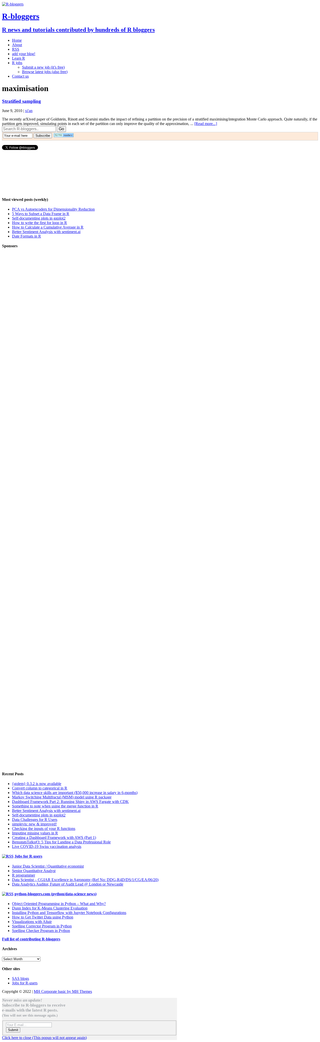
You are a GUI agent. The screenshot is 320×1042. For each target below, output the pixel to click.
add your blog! (23, 54)
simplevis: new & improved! (34, 824)
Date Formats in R (26, 236)
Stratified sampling (21, 101)
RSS (15, 49)
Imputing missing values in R (35, 833)
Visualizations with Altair (32, 921)
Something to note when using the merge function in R (55, 806)
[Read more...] (205, 124)
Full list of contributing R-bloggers (31, 939)
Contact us (20, 76)
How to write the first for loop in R (39, 223)
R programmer (23, 875)
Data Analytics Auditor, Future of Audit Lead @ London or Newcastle (67, 884)
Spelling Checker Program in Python (41, 930)
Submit (13, 1030)
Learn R (18, 58)
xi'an (28, 111)
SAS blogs (20, 978)
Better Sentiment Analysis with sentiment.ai (46, 232)
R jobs (17, 63)
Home (17, 40)
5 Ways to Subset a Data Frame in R (40, 214)
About (17, 45)
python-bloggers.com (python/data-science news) (55, 894)
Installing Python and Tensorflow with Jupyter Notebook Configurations (69, 913)
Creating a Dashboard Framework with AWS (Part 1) (54, 837)
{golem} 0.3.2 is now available (36, 784)
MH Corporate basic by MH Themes (63, 991)
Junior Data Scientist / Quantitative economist (48, 866)
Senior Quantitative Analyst (34, 871)
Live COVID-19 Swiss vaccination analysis (46, 846)
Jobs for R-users (28, 856)
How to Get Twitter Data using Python (42, 917)
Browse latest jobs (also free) (45, 72)
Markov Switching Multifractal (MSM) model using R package (62, 797)
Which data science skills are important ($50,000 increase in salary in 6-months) (75, 792)
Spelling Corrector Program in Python (42, 926)
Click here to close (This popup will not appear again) (44, 1038)
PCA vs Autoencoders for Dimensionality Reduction (53, 209)
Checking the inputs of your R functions (43, 828)
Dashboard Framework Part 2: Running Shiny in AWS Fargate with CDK (70, 801)
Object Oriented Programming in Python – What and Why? (59, 904)
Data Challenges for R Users (34, 819)
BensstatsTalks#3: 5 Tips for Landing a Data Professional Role (61, 842)
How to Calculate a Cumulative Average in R (48, 227)
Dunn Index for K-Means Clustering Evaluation (50, 908)
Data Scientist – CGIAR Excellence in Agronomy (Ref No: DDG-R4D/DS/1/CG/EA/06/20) (85, 880)
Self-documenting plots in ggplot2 (39, 218)
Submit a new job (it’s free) (43, 67)
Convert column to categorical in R (39, 788)
